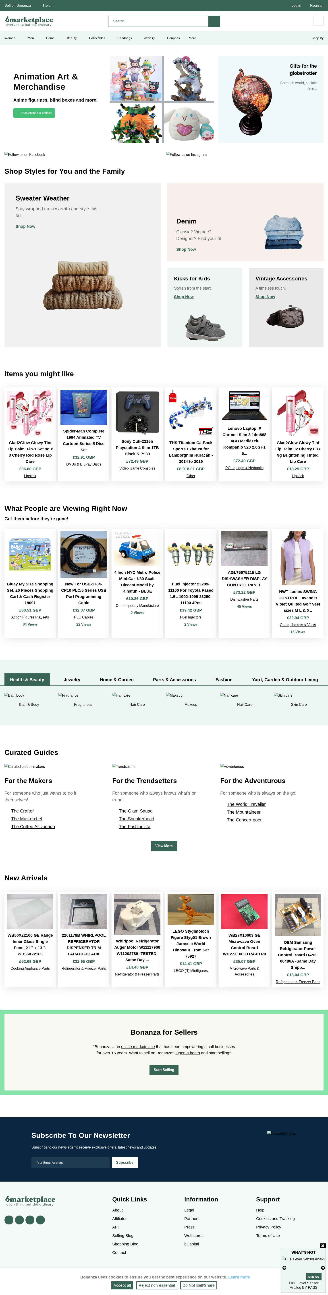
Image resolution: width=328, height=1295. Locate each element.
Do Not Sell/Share (199, 1285)
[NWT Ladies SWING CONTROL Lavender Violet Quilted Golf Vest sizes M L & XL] (297, 583)
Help (47, 5)
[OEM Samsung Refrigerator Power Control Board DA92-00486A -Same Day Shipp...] (297, 939)
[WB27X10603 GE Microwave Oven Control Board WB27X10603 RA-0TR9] (244, 939)
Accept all (122, 1285)
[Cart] (318, 21)
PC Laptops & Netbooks (244, 468)
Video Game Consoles (137, 468)
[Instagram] (40, 1220)
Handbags (124, 38)
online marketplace (138, 1046)
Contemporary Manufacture (137, 606)
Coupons (173, 38)
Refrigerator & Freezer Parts (84, 968)
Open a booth (188, 1053)
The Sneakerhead (136, 818)
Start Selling (164, 1070)
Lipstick (30, 476)
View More (164, 846)
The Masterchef (26, 818)
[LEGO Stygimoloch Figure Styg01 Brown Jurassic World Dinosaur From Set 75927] (190, 939)
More (192, 38)
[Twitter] (19, 1220)
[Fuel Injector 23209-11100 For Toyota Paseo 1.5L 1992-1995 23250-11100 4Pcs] (190, 583)
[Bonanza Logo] (29, 21)
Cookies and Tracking (275, 1218)
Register (317, 5)
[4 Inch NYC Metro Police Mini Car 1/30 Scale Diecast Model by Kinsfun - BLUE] (137, 583)
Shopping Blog (125, 1244)
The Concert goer (244, 819)
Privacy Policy (268, 1227)
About (117, 1210)
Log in (296, 5)
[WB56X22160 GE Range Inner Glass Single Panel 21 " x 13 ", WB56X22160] (30, 939)
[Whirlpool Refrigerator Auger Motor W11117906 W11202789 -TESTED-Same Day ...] (137, 939)
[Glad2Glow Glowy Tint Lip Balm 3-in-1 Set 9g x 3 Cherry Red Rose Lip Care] (30, 434)
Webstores (193, 1235)
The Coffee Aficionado (33, 826)
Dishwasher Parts (244, 599)
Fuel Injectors (190, 617)
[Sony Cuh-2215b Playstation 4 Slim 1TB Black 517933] (137, 434)
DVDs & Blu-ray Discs (83, 464)
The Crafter (22, 810)
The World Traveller (246, 804)
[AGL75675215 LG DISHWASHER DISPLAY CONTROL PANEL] (244, 583)
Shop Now (25, 226)
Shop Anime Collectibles (36, 113)
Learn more (239, 1277)
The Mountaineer (244, 812)
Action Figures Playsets (30, 617)
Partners (191, 1218)
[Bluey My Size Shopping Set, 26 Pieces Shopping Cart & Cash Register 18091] (30, 583)
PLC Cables (83, 617)
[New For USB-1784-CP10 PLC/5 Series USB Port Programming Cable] (83, 583)
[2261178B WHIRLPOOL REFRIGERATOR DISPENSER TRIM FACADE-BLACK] (83, 939)
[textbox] (158, 21)
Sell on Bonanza (17, 5)
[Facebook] (8, 1220)
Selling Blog (122, 1235)
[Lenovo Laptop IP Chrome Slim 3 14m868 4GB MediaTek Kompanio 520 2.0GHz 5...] (244, 434)
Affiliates (119, 1218)
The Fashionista (134, 826)
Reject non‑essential (157, 1285)
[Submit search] (214, 21)
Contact (119, 1252)
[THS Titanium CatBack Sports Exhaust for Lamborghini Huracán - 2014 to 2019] (190, 434)
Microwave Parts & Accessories (244, 971)
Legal (189, 1210)
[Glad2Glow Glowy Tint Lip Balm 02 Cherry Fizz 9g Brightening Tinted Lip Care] (297, 434)
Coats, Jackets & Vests (298, 625)
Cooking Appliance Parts (30, 968)
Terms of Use (268, 1235)
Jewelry (149, 38)
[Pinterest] (29, 1220)
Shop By (318, 38)
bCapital (191, 1244)
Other (191, 476)
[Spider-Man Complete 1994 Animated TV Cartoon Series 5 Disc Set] (83, 434)
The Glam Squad (136, 810)
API (115, 1227)
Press (189, 1227)
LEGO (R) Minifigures (191, 971)
